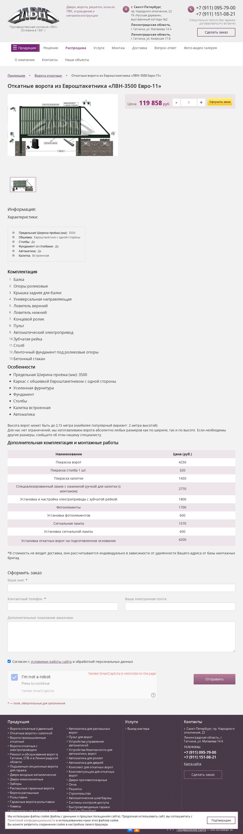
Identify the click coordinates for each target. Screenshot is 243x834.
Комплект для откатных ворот (91, 767)
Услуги (98, 48)
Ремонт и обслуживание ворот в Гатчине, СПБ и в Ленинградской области (34, 758)
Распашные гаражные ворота (32, 788)
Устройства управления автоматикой (86, 743)
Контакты (50, 59)
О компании (25, 59)
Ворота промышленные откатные (28, 739)
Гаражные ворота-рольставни (32, 802)
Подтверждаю (221, 820)
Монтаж (118, 48)
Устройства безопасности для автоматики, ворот (90, 752)
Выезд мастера (138, 728)
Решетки (75, 789)
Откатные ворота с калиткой (31, 733)
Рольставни (18, 797)
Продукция (27, 48)
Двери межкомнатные (26, 779)
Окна (72, 784)
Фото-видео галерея (200, 48)
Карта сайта (192, 764)
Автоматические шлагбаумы (90, 798)
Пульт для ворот (81, 737)
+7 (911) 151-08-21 (215, 14)
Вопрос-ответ (165, 48)
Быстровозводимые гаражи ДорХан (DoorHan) (89, 809)
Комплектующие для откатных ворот (91, 773)
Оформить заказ (219, 102)
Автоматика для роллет (86, 758)
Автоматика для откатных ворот (33, 811)
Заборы (16, 784)
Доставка (139, 48)
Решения (50, 48)
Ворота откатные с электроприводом (23, 748)
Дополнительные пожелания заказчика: (41, 617)
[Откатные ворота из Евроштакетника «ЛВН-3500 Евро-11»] (63, 125)
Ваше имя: (18, 580)
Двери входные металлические (33, 775)
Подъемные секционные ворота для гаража (34, 768)
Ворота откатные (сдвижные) (31, 728)
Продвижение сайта (191, 830)
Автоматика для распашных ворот (89, 730)
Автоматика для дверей (86, 762)
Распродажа (75, 48)
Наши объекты (77, 59)
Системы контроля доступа (89, 802)
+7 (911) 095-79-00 (215, 8)
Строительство (80, 793)
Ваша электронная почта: (146, 599)
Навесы (15, 806)
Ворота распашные (24, 793)
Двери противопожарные (88, 780)
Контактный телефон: (27, 599)
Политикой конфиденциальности (31, 820)
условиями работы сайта (51, 661)
